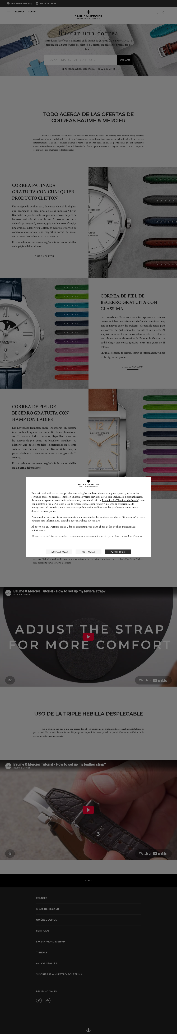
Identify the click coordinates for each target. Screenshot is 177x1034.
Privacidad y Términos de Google (120, 500)
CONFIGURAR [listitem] (88, 552)
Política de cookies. (89, 520)
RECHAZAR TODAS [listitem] (59, 552)
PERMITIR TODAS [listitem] (118, 552)
